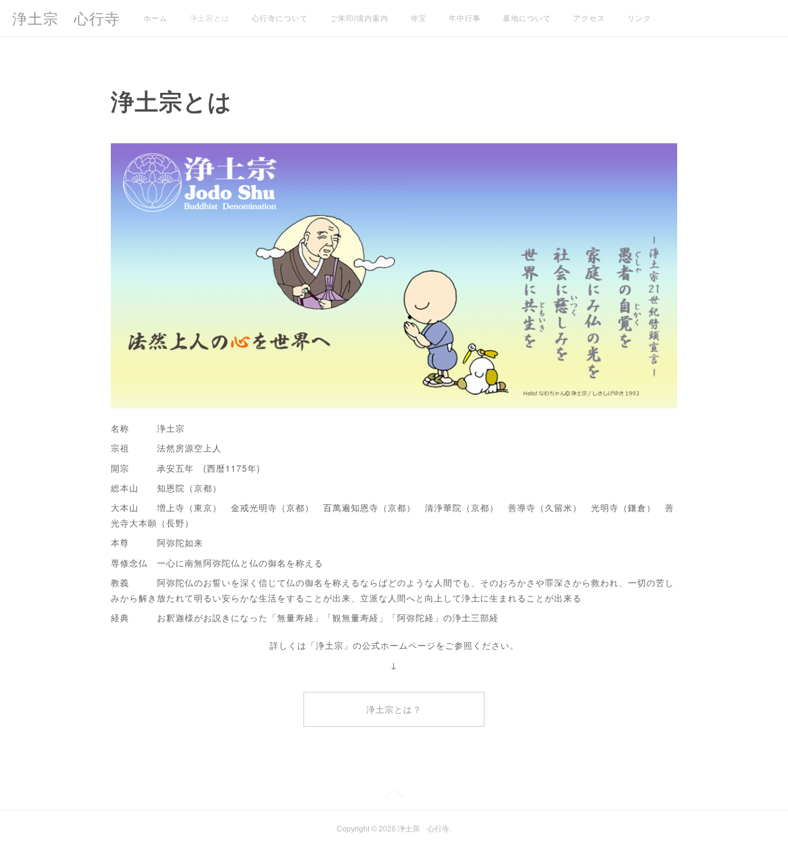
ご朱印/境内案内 (359, 18)
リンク (639, 18)
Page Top (394, 795)
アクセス (589, 18)
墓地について (527, 18)
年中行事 (465, 18)
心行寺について (280, 18)
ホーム (155, 18)
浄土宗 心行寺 (66, 18)
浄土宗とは (210, 18)
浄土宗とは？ (394, 710)
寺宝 (419, 18)
